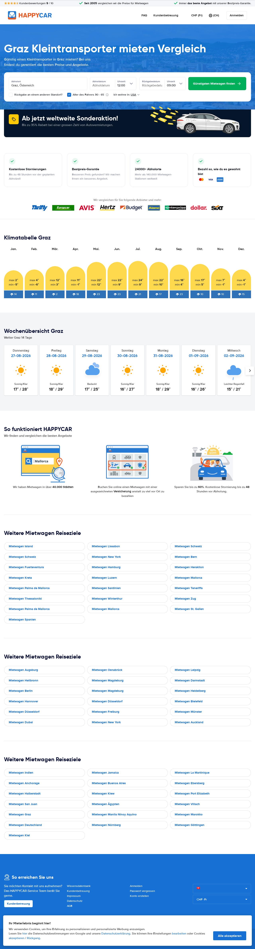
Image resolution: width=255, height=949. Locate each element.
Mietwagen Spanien (22, 619)
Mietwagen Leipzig (187, 670)
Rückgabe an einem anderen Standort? (38, 94)
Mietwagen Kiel (19, 835)
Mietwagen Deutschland (25, 825)
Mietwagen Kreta (20, 578)
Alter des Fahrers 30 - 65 (88, 94)
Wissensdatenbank (78, 886)
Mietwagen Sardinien (106, 588)
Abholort (16, 81)
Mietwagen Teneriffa (189, 588)
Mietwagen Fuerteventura (26, 567)
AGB (69, 906)
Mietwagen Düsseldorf (107, 701)
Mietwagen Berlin (21, 691)
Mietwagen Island (21, 546)
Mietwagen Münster (188, 712)
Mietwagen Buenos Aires (109, 783)
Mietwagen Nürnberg (106, 825)
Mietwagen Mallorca (188, 578)
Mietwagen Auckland (189, 722)
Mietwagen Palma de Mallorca (29, 588)
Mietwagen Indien (21, 772)
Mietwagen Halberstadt (24, 793)
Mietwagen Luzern (104, 578)
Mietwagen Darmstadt (190, 680)
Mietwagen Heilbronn (23, 680)
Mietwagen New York (106, 557)
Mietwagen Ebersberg (189, 783)
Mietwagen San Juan (23, 804)
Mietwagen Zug (185, 598)
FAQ (144, 15)
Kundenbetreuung (165, 15)
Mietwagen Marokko (189, 814)
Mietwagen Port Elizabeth (192, 793)
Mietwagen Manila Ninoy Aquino (114, 814)
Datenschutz (74, 901)
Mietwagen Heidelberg (190, 691)
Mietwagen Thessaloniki (25, 598)
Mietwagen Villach (187, 804)
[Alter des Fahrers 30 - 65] (69, 95)
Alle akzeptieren (229, 935)
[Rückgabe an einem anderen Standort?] (11, 95)
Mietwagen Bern (186, 557)
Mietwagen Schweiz (188, 546)
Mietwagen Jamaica (105, 772)
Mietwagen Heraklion (189, 567)
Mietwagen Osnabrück (107, 670)
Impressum (73, 896)
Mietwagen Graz (20, 814)
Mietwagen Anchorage (24, 783)
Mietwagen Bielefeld (189, 701)
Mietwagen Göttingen (189, 825)
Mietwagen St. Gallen (189, 609)
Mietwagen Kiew (103, 793)
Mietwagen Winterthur (107, 598)
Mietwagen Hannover (23, 701)
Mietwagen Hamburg (106, 567)
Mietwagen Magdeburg (108, 680)
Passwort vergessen (142, 891)
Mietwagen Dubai (21, 722)
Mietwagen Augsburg (23, 670)
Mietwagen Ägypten (105, 804)
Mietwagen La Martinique (192, 772)
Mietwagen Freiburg (105, 712)
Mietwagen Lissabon (106, 546)
